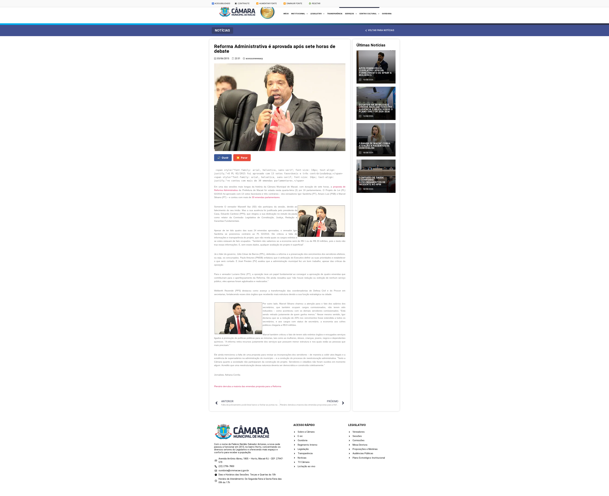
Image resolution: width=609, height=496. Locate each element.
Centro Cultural (368, 14)
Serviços (349, 14)
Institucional (298, 14)
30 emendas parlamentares (266, 197)
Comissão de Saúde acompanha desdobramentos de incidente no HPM (372, 181)
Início (286, 14)
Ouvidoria (387, 14)
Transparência (334, 14)
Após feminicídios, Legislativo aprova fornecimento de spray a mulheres (375, 72)
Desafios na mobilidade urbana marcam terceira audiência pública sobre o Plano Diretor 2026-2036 (376, 108)
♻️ (314, 3)
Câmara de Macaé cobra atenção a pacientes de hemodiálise (374, 145)
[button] (222, 30)
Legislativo (316, 14)
